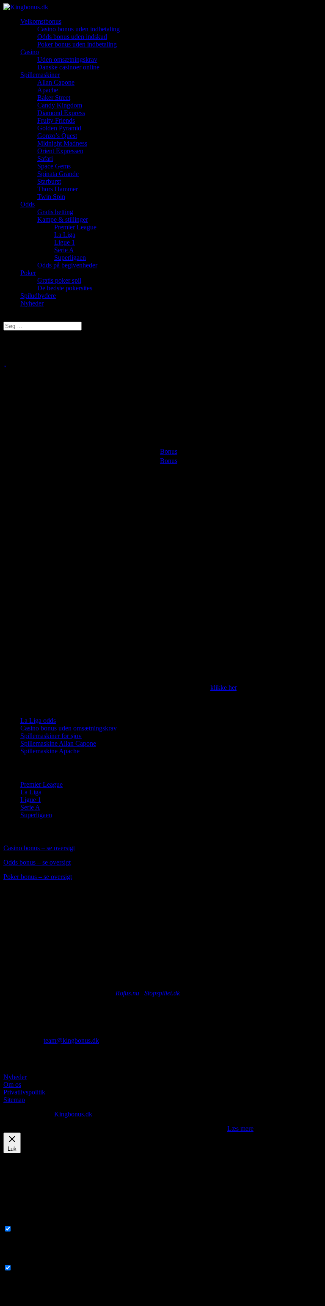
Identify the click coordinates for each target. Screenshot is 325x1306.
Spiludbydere (38, 295)
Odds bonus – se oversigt (37, 862)
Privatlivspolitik (24, 1092)
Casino (29, 51)
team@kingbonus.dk (71, 1040)
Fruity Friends (56, 120)
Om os (12, 1084)
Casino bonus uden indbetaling (78, 29)
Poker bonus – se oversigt (37, 876)
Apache (47, 90)
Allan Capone (55, 82)
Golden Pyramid (59, 128)
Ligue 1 (64, 242)
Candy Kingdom (59, 105)
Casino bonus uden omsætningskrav (68, 728)
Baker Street (53, 97)
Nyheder (32, 303)
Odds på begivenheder (67, 265)
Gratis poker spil (59, 280)
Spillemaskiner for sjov (51, 735)
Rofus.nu (127, 993)
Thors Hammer (57, 189)
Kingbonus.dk (73, 1114)
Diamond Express (61, 112)
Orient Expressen (60, 150)
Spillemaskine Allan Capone (58, 743)
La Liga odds (38, 720)
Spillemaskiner (40, 74)
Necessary (27, 1229)
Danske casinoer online (68, 67)
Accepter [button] (213, 1128)
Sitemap (14, 1099)
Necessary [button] (17, 1220)
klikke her (223, 687)
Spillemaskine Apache (50, 751)
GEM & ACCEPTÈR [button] (32, 1298)
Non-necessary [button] (23, 1259)
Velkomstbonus (40, 21)
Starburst (49, 181)
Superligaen (70, 257)
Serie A (64, 249)
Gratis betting (55, 211)
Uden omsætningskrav (67, 59)
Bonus (168, 451)
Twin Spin (51, 196)
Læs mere (240, 1128)
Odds (27, 204)
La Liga (64, 234)
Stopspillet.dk (162, 993)
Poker (28, 272)
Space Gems (54, 166)
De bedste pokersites (64, 288)
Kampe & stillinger (62, 219)
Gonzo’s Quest (57, 135)
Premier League (75, 227)
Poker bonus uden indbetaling (77, 44)
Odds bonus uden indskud (72, 36)
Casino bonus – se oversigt (39, 847)
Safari (45, 158)
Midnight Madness (62, 143)
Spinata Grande (58, 173)
